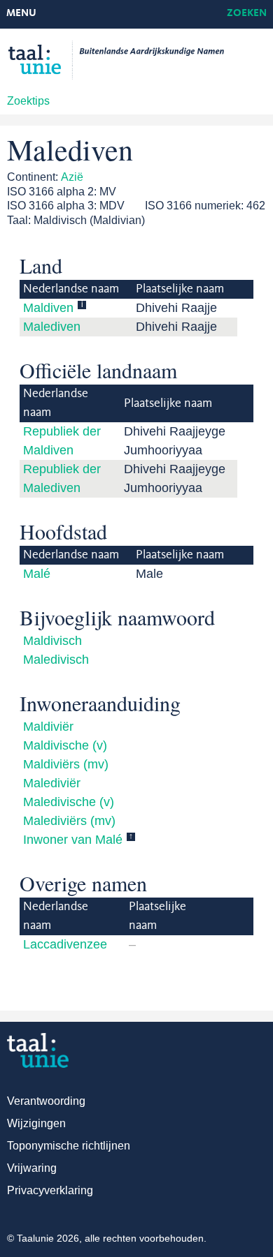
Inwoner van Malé (72, 840)
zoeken (247, 13)
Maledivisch (56, 660)
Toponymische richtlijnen (68, 1146)
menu (21, 13)
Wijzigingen (36, 1123)
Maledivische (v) (68, 802)
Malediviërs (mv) (69, 821)
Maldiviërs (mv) (65, 764)
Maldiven (48, 308)
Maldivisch (52, 641)
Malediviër (51, 783)
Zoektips (28, 101)
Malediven (51, 327)
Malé (36, 574)
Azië (72, 177)
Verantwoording (46, 1101)
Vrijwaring (32, 1168)
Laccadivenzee (65, 944)
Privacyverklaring (50, 1190)
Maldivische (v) (65, 745)
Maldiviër (48, 727)
